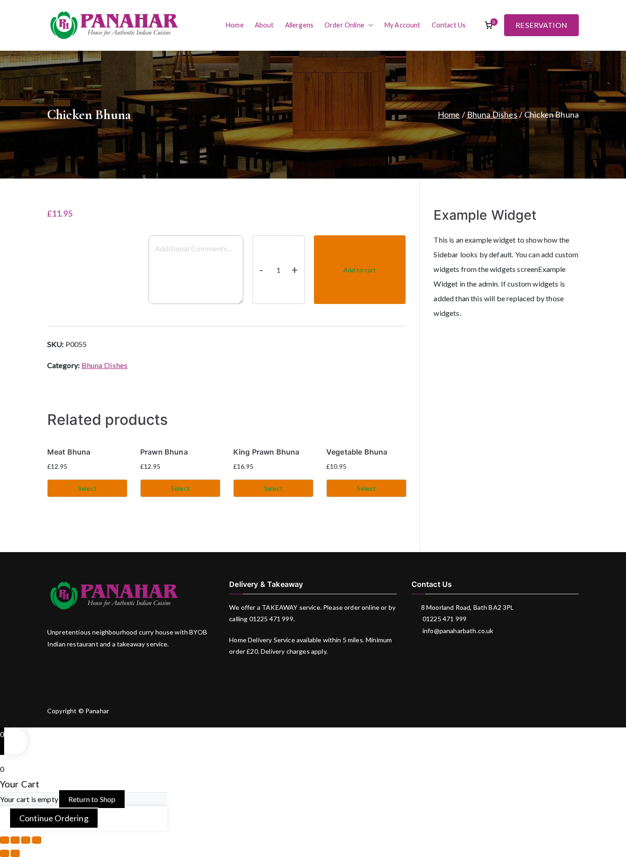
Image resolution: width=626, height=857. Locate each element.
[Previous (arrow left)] (4, 853)
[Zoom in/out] (36, 840)
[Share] (15, 840)
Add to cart (359, 270)
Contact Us (449, 25)
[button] (368, 25)
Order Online (344, 25)
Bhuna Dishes (492, 114)
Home (235, 25)
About (264, 25)
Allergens (299, 25)
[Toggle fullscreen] (25, 840)
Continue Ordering (53, 818)
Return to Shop (91, 799)
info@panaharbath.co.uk (457, 631)
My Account (402, 25)
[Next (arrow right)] (15, 853)
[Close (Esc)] (4, 840)
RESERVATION (541, 25)
